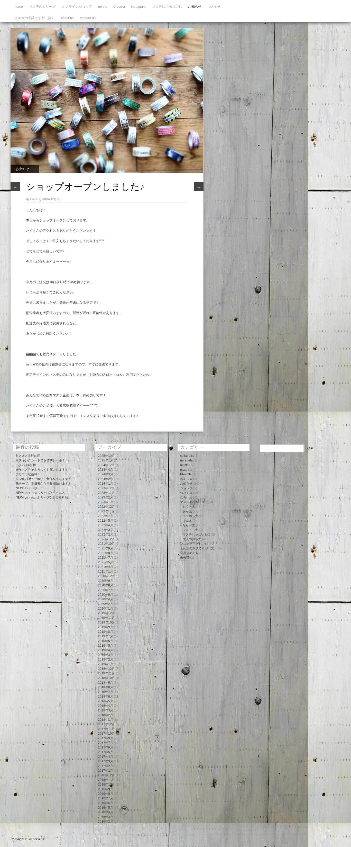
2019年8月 (105, 632)
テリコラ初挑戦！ (28, 474)
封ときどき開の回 (28, 456)
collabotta (187, 456)
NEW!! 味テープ (27, 488)
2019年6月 (105, 641)
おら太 (187, 511)
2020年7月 (105, 590)
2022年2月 (105, 534)
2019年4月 (105, 650)
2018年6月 (105, 696)
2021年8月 (105, 553)
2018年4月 (105, 706)
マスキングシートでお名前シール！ (40, 460)
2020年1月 (105, 608)
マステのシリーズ (42, 6)
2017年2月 (105, 766)
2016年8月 (105, 794)
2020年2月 (105, 604)
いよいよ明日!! (26, 465)
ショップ (186, 488)
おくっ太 (186, 479)
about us (67, 18)
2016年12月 (106, 775)
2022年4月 (105, 525)
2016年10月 (106, 784)
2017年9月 (105, 738)
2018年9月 (105, 682)
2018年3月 (105, 710)
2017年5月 (105, 752)
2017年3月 (105, 761)
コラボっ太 (190, 516)
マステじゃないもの (196, 534)
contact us (88, 18)
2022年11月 (106, 511)
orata (183, 469)
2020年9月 (105, 581)
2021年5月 (105, 562)
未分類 (184, 557)
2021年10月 (106, 544)
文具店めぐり (189, 553)
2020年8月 (105, 585)
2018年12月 (106, 669)
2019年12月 (106, 613)
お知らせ (194, 6)
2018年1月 (105, 719)
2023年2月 (105, 497)
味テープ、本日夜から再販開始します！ (43, 483)
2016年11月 (106, 780)
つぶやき (214, 6)
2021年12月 (106, 539)
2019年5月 (105, 645)
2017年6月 (105, 747)
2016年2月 (105, 821)
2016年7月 (105, 798)
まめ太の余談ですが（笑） (35, 18)
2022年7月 (105, 516)
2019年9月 (105, 627)
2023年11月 (106, 493)
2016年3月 (105, 817)
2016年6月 (105, 803)
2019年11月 (106, 618)
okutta (184, 465)
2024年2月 (105, 479)
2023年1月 (105, 502)
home (19, 6)
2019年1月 (105, 664)
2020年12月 (106, 576)
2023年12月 (106, 488)
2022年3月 (105, 530)
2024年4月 (105, 469)
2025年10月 (106, 456)
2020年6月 (105, 594)
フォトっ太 (190, 530)
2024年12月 (106, 465)
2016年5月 (105, 807)
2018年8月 (105, 687)
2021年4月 (105, 567)
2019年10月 (106, 622)
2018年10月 (106, 678)
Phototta (186, 474)
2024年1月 (105, 483)
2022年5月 (105, 520)
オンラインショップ (77, 6)
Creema (119, 6)
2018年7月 (105, 692)
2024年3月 (105, 474)
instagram (138, 6)
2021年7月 (105, 557)
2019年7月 (105, 636)
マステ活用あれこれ (167, 6)
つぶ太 (187, 520)
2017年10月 (106, 733)
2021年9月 (105, 548)
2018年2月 (105, 715)
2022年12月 (106, 507)
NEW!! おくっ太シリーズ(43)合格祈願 (42, 497)
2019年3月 (105, 655)
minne (102, 6)
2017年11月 (106, 729)
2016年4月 (105, 812)
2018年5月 (105, 701)
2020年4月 (105, 599)
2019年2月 (105, 659)
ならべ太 (186, 497)
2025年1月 (105, 460)
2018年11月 (106, 673)
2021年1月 (105, 571)
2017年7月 (105, 743)
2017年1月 (105, 770)
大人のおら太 (192, 539)
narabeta (186, 460)
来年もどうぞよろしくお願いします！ (42, 469)
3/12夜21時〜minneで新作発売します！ (43, 479)
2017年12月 (106, 724)
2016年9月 (105, 789)
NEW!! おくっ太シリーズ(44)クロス (40, 493)
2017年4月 (105, 757)
